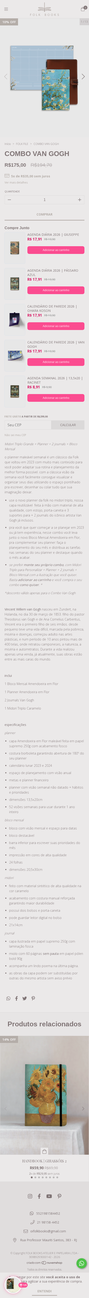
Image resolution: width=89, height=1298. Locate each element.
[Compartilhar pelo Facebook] (16, 998)
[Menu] (6, 9)
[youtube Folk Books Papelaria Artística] (49, 1196)
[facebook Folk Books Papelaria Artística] (39, 1196)
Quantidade (12, 191)
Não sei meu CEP (15, 435)
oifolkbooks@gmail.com (48, 1231)
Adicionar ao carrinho (56, 250)
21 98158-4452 (48, 1222)
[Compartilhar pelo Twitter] (25, 998)
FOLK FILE (22, 144)
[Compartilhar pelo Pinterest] (33, 998)
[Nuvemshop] (44, 1264)
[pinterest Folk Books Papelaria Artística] (59, 1196)
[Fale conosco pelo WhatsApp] (81, 1263)
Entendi (44, 1291)
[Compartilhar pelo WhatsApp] (8, 998)
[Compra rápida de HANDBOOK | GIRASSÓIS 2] (44, 1151)
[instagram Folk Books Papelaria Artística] (30, 1196)
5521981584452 (48, 1213)
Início (8, 144)
